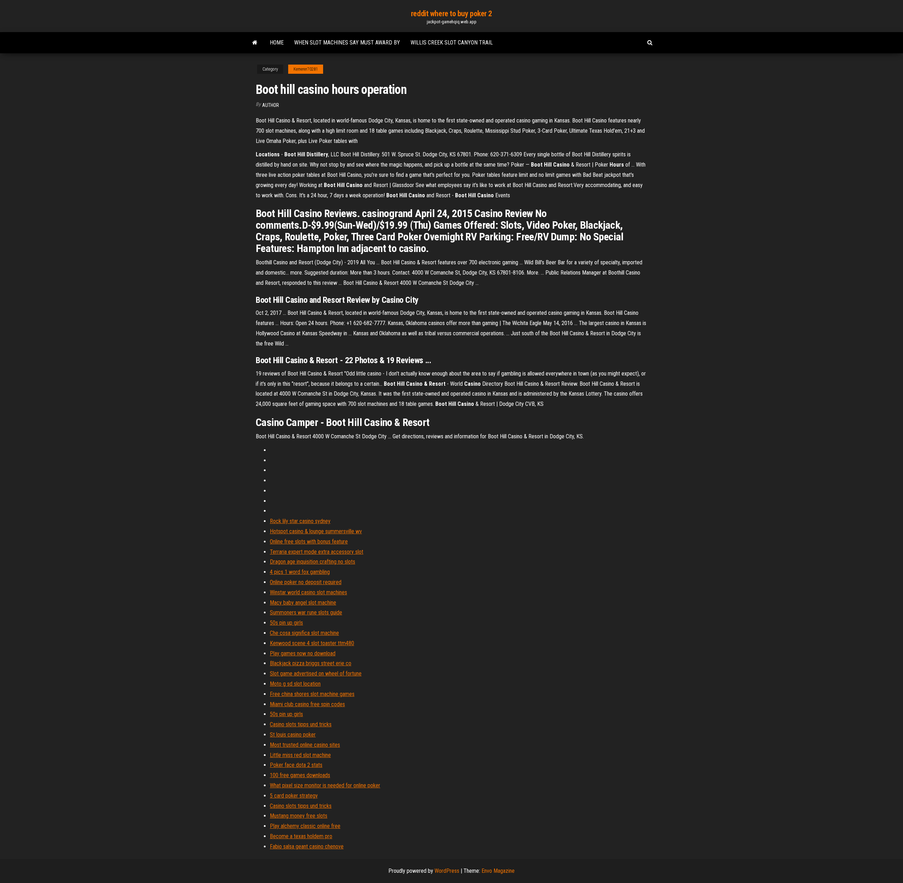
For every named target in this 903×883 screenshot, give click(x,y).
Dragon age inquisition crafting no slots (312, 561)
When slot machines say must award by (347, 42)
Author (270, 105)
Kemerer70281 (305, 69)
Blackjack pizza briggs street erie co (310, 663)
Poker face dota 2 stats (296, 765)
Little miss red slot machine (300, 755)
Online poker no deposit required (305, 582)
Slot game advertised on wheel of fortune (316, 673)
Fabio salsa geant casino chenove (307, 846)
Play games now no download (302, 653)
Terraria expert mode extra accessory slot (316, 551)
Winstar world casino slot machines (308, 592)
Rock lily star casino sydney (300, 521)
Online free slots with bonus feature (309, 541)
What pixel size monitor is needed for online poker (325, 785)
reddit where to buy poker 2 (451, 13)
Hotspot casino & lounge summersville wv (316, 531)
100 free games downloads (300, 775)
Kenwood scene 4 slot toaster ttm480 (312, 643)
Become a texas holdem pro (301, 836)
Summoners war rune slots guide (306, 612)
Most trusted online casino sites (305, 744)
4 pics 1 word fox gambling (300, 572)
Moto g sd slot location (295, 683)
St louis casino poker (293, 734)
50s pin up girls (286, 622)
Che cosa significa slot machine (304, 633)
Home (277, 42)
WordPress (447, 870)
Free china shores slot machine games (312, 694)
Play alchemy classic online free (305, 826)
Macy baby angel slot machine (303, 602)
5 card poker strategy (294, 795)
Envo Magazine (498, 870)
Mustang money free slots (298, 815)
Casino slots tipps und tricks (301, 724)
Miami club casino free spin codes (307, 704)
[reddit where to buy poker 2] (255, 42)
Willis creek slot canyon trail (452, 42)
